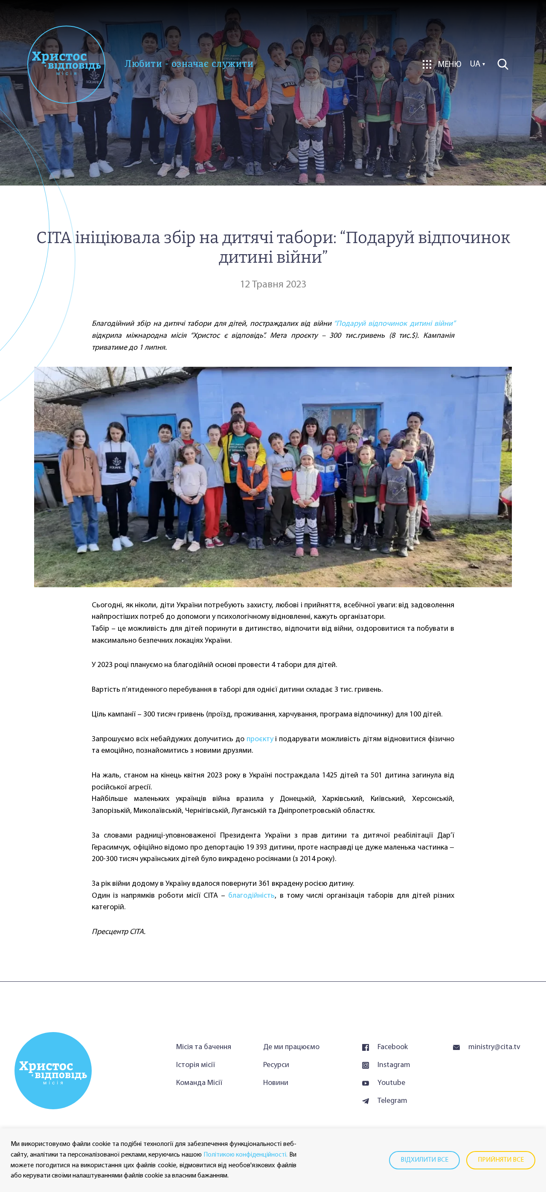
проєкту (260, 739)
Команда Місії (199, 1083)
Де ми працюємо (291, 1047)
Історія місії (195, 1065)
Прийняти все (501, 1160)
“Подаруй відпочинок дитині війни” (394, 324)
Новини (275, 1083)
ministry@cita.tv (494, 1047)
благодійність (251, 896)
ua (475, 64)
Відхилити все (424, 1160)
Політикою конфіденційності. (245, 1154)
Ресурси (276, 1065)
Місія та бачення (203, 1047)
